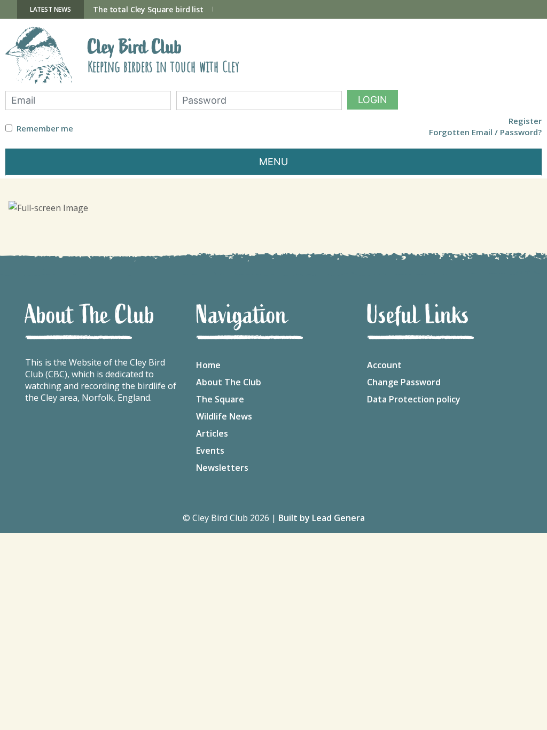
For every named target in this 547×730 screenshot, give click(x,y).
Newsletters (222, 467)
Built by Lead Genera (321, 518)
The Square (220, 399)
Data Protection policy (413, 399)
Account (384, 365)
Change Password (404, 382)
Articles (212, 433)
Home (208, 365)
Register (525, 121)
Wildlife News (224, 416)
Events (210, 450)
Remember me (45, 129)
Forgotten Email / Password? (485, 132)
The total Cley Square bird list (148, 9)
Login (372, 99)
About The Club (228, 382)
